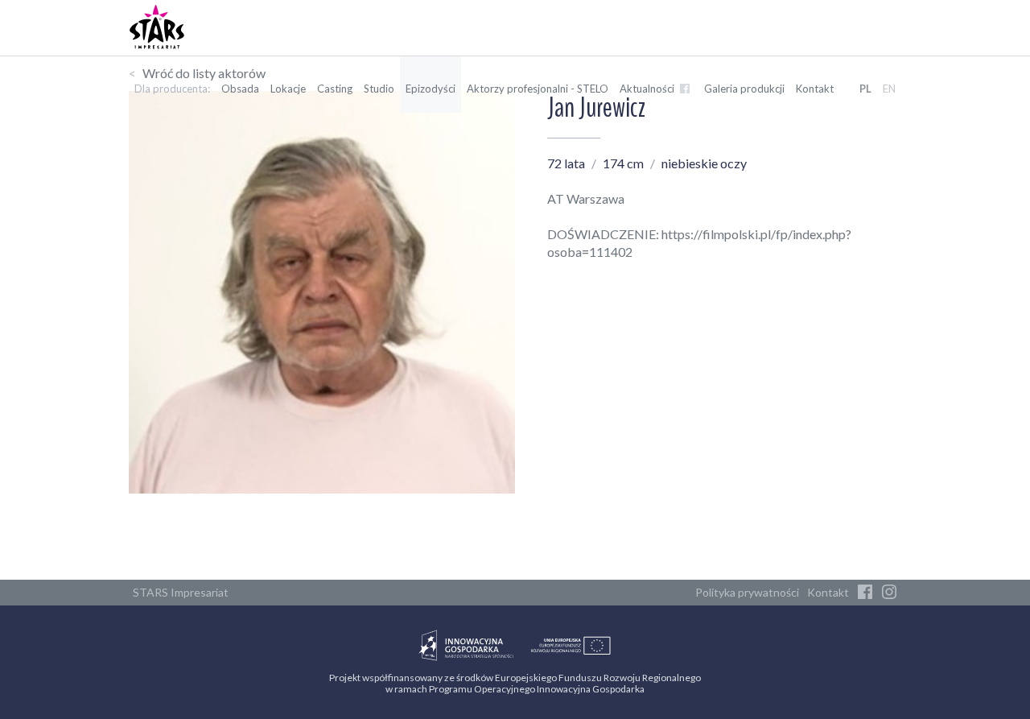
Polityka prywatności (747, 592)
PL (865, 88)
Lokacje (288, 88)
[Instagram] (889, 592)
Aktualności (648, 88)
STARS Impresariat (181, 592)
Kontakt (815, 88)
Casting (334, 88)
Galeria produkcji (744, 88)
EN (889, 88)
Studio (379, 88)
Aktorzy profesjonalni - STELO (537, 88)
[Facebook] (865, 592)
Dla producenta (171, 88)
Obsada (240, 88)
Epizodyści (430, 88)
